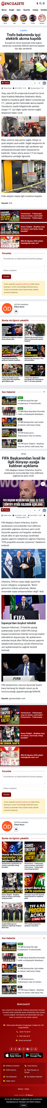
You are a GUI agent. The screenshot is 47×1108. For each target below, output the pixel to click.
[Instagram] (23, 1049)
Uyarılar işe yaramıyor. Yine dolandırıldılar (34, 359)
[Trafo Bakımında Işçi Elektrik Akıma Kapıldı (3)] (23, 126)
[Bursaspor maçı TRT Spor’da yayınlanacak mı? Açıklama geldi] (34, 883)
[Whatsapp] (31, 1049)
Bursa (4, 10)
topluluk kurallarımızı (23, 284)
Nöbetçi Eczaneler (12, 1066)
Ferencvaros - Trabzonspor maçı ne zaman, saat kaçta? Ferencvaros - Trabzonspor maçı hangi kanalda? (29, 434)
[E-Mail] (16, 311)
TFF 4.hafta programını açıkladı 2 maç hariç (32, 925)
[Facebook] (11, 1049)
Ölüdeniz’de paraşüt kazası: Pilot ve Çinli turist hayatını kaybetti (34, 339)
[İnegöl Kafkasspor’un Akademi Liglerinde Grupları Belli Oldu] (12, 912)
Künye (27, 1089)
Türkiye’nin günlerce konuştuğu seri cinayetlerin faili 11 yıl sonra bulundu (33, 379)
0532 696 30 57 (24, 1036)
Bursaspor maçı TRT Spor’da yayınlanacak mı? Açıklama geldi (34, 896)
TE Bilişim (29, 1095)
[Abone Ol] (44, 83)
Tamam (23, 1105)
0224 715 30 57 (25, 1032)
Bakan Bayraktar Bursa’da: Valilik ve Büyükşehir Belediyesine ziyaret (31, 413)
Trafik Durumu (11, 1070)
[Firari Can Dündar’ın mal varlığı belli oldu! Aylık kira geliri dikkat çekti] (12, 370)
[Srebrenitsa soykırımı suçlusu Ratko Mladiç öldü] (12, 330)
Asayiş (35, 10)
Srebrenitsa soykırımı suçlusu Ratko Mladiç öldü (12, 338)
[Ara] (40, 3)
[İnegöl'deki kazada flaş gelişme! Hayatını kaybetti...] (12, 351)
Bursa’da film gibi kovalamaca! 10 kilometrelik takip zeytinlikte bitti (29, 402)
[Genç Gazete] (12, 3)
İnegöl (11, 10)
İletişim (20, 1089)
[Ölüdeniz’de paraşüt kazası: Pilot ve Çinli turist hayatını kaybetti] (34, 330)
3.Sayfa (23, 30)
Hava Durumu (32, 1066)
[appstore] (13, 1056)
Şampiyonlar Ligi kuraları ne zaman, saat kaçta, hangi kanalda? (31, 423)
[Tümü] (44, 392)
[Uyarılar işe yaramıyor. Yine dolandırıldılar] (34, 351)
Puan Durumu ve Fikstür (31, 1071)
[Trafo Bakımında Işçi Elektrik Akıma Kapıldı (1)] (23, 176)
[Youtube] (27, 1049)
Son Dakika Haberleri (34, 1077)
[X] (15, 1049)
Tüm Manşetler (11, 1077)
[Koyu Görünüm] (37, 3)
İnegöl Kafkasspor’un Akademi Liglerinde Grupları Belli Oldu (11, 925)
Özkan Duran (8, 88)
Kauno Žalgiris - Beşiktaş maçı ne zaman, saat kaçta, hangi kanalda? (31, 445)
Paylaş (6, 83)
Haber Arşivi (10, 1081)
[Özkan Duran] (7, 308)
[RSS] (35, 1049)
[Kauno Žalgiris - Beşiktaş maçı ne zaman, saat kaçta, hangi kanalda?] (12, 883)
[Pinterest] (19, 1049)
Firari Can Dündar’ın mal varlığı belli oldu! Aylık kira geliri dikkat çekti (11, 379)
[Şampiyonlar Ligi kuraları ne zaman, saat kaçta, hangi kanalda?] (12, 852)
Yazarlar (26, 10)
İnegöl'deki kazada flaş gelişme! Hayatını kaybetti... (11, 359)
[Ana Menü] (44, 3)
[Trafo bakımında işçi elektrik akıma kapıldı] (23, 66)
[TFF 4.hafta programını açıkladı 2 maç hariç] (34, 912)
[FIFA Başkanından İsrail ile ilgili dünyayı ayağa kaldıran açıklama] (23, 493)
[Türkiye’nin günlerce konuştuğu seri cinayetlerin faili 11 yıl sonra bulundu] (34, 370)
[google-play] (33, 1056)
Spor (19, 10)
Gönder (6, 276)
